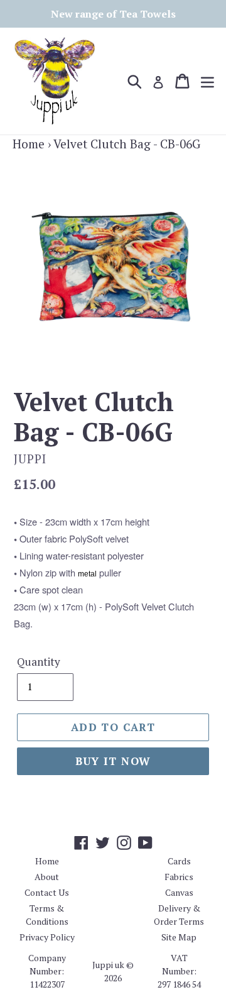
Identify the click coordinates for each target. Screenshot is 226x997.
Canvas (179, 892)
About (47, 877)
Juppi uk (108, 965)
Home (29, 143)
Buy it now (113, 761)
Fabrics (178, 877)
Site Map (178, 937)
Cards (179, 861)
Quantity (38, 661)
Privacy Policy (47, 937)
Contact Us (46, 892)
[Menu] (207, 81)
